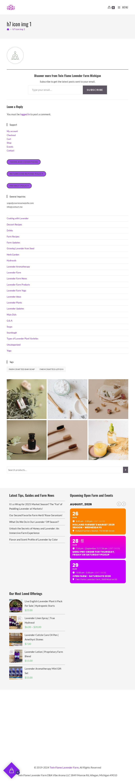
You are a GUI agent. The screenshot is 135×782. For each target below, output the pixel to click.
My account (12, 131)
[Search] (125, 470)
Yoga (9, 350)
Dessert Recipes (14, 224)
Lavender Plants (14, 302)
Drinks (10, 230)
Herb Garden (13, 254)
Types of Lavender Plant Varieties (22, 338)
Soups (9, 326)
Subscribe (95, 89)
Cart (9, 139)
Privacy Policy (19, 185)
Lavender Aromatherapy (18, 266)
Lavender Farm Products (18, 284)
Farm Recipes (13, 236)
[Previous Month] (119, 504)
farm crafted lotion (51, 369)
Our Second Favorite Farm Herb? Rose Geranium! (35, 515)
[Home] (8, 29)
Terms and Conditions (24, 162)
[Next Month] (124, 504)
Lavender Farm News (17, 278)
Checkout (11, 135)
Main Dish (11, 314)
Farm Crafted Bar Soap (22, 369)
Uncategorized (13, 344)
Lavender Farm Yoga (16, 290)
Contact (10, 150)
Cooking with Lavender (17, 218)
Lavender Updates (15, 308)
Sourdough (12, 332)
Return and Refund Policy (26, 174)
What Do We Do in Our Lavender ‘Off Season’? (34, 521)
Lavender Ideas (14, 296)
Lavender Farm (14, 272)
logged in (25, 114)
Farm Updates (13, 242)
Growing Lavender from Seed (20, 248)
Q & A (9, 320)
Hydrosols (11, 260)
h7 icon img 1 (19, 29)
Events (10, 146)
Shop (9, 142)
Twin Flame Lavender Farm (64, 767)
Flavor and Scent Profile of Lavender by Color (33, 539)
